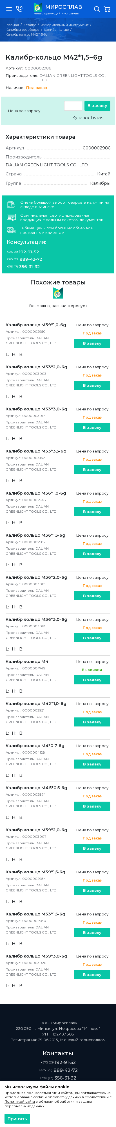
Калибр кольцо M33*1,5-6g (35, 914)
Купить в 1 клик (87, 117)
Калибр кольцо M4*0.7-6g (35, 745)
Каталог (29, 25)
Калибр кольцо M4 (27, 661)
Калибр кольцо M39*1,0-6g (36, 324)
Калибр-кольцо (56, 30)
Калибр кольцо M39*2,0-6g (36, 829)
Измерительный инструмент (64, 25)
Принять (17, 1118)
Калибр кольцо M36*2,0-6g (36, 577)
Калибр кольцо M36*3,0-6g (36, 619)
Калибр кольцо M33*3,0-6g (36, 409)
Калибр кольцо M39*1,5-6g (35, 871)
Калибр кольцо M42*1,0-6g (36, 703)
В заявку (97, 105)
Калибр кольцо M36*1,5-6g (35, 535)
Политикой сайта (20, 1102)
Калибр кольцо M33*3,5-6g (36, 451)
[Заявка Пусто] (107, 9)
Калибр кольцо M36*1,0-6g (36, 493)
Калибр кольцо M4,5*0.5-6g (36, 787)
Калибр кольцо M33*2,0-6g (36, 366)
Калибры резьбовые (22, 30)
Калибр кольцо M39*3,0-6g (36, 956)
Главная (12, 25)
